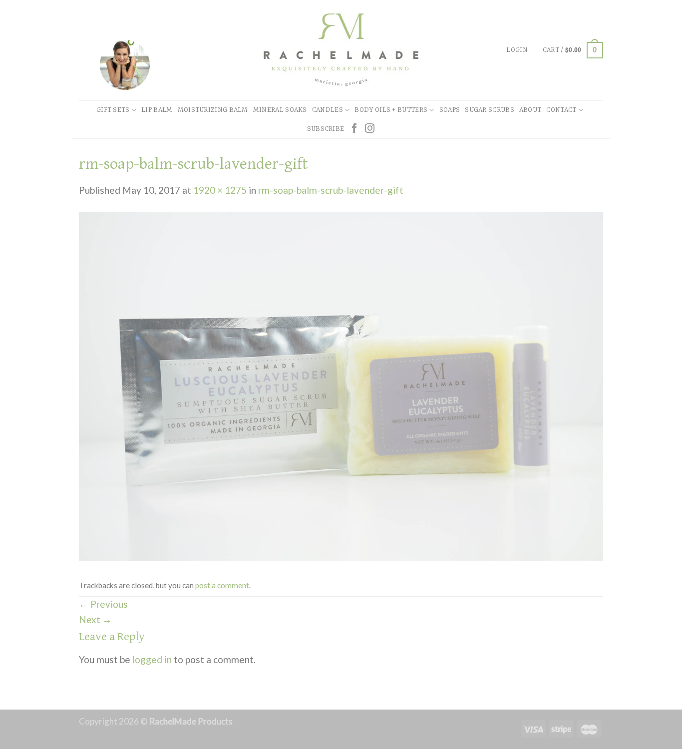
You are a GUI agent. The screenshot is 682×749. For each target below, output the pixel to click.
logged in (152, 659)
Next (95, 619)
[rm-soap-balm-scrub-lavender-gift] (341, 385)
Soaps (449, 110)
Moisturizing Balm (213, 110)
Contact (561, 110)
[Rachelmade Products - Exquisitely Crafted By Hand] (341, 50)
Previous (103, 604)
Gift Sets (113, 110)
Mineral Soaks (280, 110)
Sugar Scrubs (489, 110)
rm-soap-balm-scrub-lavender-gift (330, 190)
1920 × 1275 (220, 190)
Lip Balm (156, 110)
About (530, 110)
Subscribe (325, 129)
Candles (327, 110)
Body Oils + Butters (390, 110)
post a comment (222, 585)
